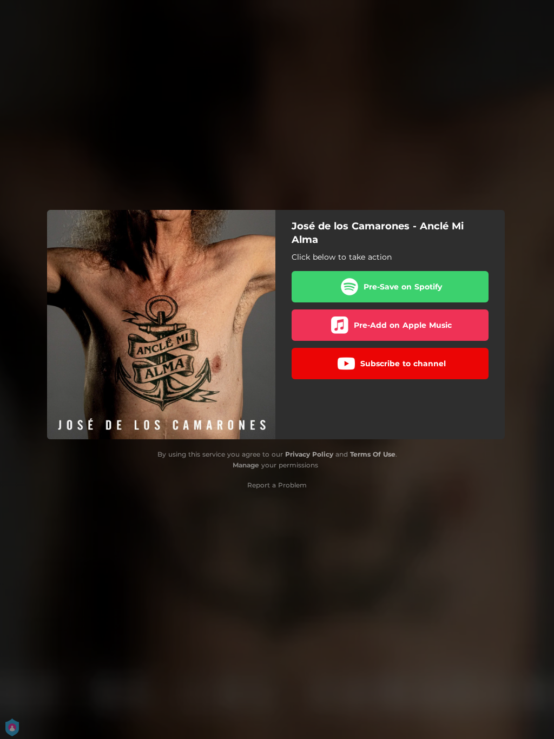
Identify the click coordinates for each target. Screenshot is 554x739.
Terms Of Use (372, 454)
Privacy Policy (309, 454)
